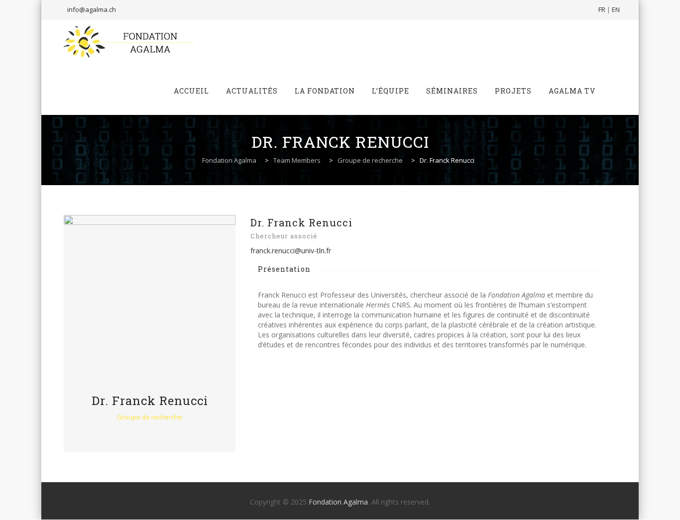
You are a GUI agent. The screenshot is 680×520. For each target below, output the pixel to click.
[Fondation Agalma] (128, 43)
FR (601, 9)
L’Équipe (390, 91)
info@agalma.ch (91, 9)
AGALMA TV (572, 91)
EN (616, 9)
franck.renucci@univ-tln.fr (290, 250)
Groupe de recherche (149, 417)
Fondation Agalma (338, 502)
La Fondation (325, 91)
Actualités (252, 91)
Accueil (191, 91)
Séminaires (452, 91)
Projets (513, 91)
